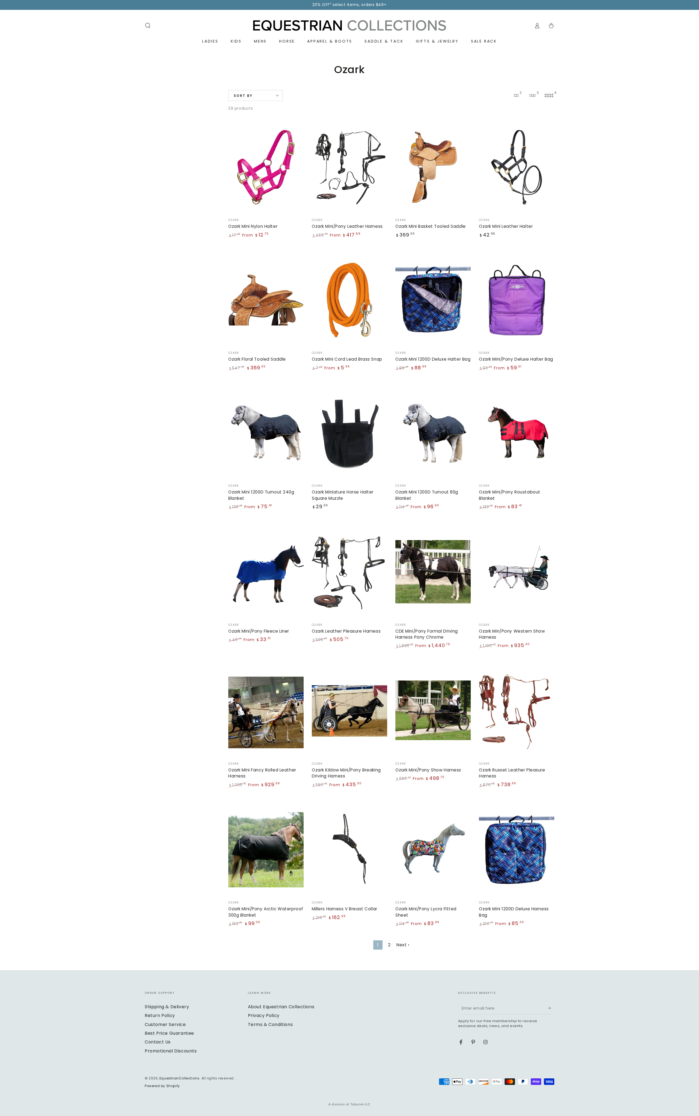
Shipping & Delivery (167, 1007)
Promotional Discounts (171, 1051)
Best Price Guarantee (169, 1033)
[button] (148, 26)
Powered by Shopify (162, 1086)
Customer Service (165, 1024)
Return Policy (160, 1015)
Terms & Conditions (270, 1024)
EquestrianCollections (179, 1078)
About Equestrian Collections (281, 1007)
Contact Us (158, 1042)
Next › (402, 945)
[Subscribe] (551, 1008)
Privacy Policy (264, 1015)
